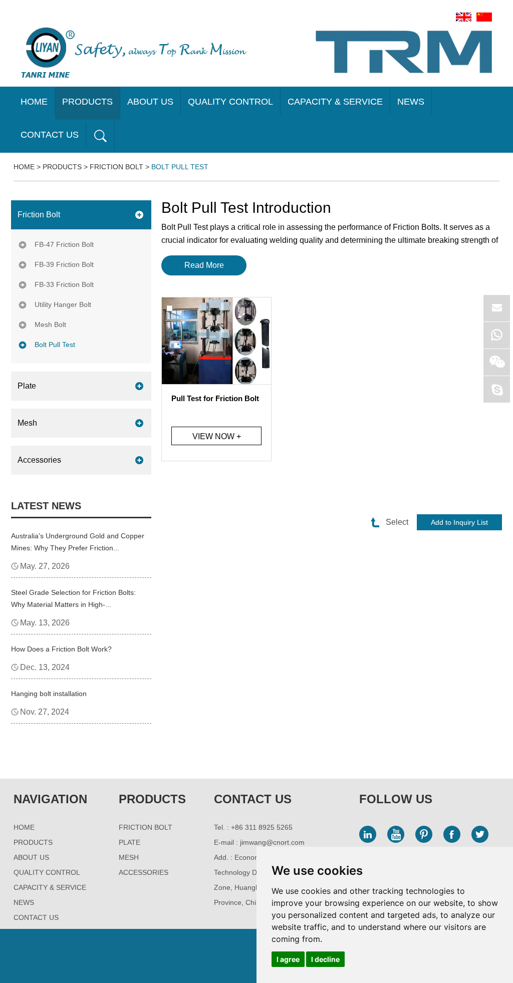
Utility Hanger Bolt (63, 304)
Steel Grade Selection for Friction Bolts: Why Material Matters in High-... (73, 598)
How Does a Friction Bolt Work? (61, 649)
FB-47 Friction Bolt (64, 244)
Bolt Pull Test (179, 167)
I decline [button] (325, 959)
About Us (150, 102)
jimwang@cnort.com (272, 842)
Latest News (46, 505)
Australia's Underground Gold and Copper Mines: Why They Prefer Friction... (77, 542)
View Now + (216, 436)
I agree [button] (288, 959)
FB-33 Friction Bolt (64, 284)
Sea (100, 136)
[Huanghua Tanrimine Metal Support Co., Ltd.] (133, 53)
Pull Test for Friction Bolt (215, 398)
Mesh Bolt (50, 324)
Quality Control (230, 102)
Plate (27, 386)
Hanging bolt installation (49, 694)
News (410, 102)
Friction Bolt (116, 167)
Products (87, 102)
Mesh (27, 423)
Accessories (39, 460)
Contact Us (50, 135)
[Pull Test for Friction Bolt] (216, 341)
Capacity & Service (335, 102)
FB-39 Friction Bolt (64, 264)
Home (34, 102)
